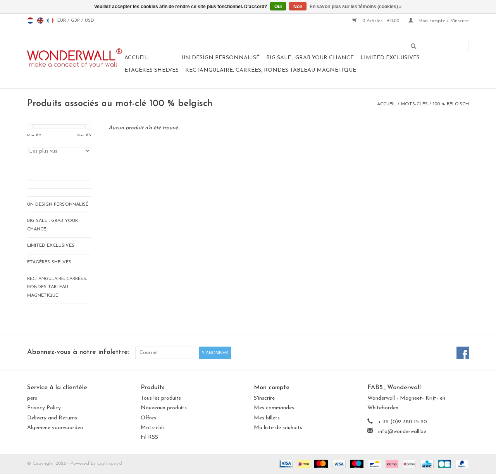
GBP (76, 20)
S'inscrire (264, 398)
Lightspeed (109, 463)
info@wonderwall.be (402, 431)
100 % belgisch (451, 104)
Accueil (136, 58)
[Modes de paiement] (285, 463)
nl (30, 20)
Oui (278, 6)
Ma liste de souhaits (278, 428)
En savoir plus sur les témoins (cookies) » (356, 6)
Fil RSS (149, 437)
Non (297, 6)
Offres (148, 418)
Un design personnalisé (220, 58)
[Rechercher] (411, 46)
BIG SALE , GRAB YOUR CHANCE (310, 58)
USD (89, 20)
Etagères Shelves (151, 70)
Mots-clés (414, 104)
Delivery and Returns (52, 418)
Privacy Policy (44, 408)
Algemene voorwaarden (55, 428)
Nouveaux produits (164, 408)
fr (50, 20)
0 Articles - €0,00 (381, 21)
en (40, 20)
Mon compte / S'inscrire (443, 21)
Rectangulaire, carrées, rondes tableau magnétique (270, 70)
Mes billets (267, 418)
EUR (62, 20)
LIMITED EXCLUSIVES (390, 58)
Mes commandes (274, 408)
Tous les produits (161, 398)
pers (32, 398)
